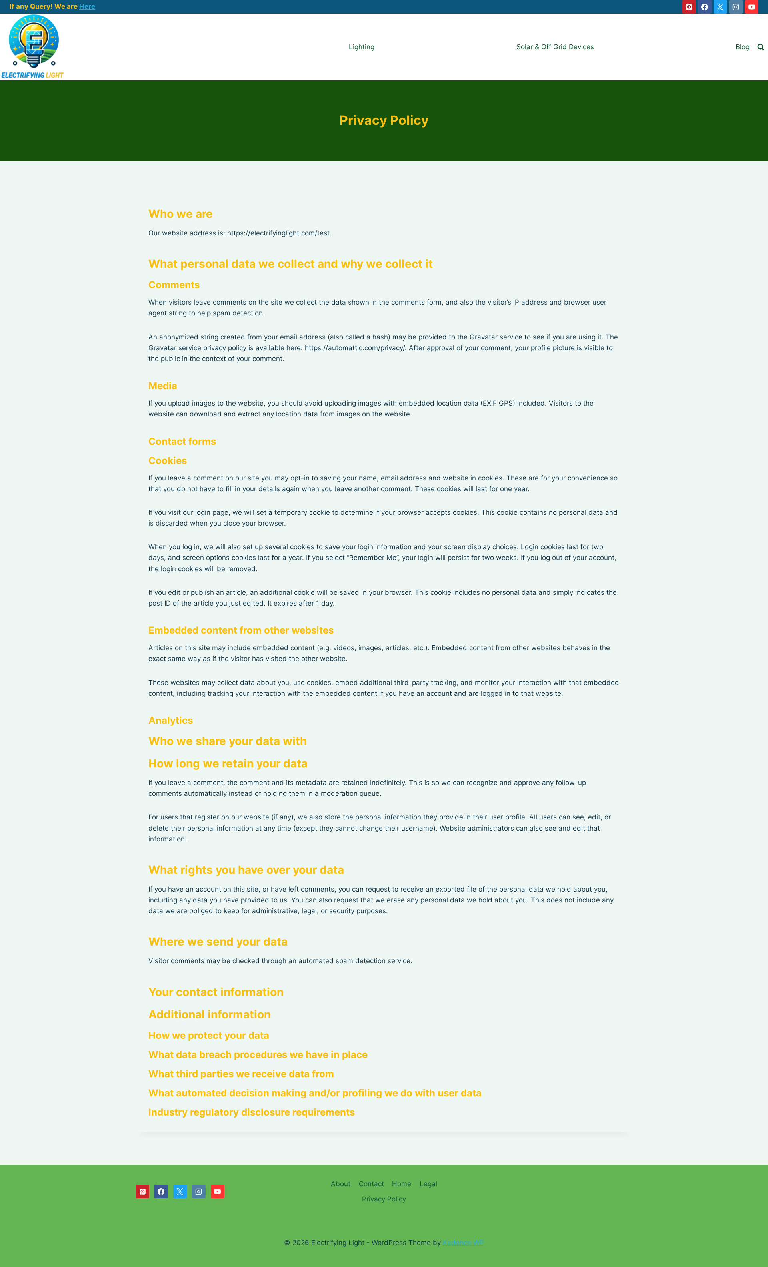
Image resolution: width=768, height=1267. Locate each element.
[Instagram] (736, 7)
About (340, 1184)
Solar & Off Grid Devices (555, 47)
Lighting (361, 47)
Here (87, 6)
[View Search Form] (761, 47)
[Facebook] (705, 7)
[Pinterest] (689, 7)
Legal (428, 1184)
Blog (743, 47)
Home (401, 1184)
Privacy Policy (384, 1199)
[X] (720, 7)
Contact (371, 1184)
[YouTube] (751, 7)
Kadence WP (463, 1243)
